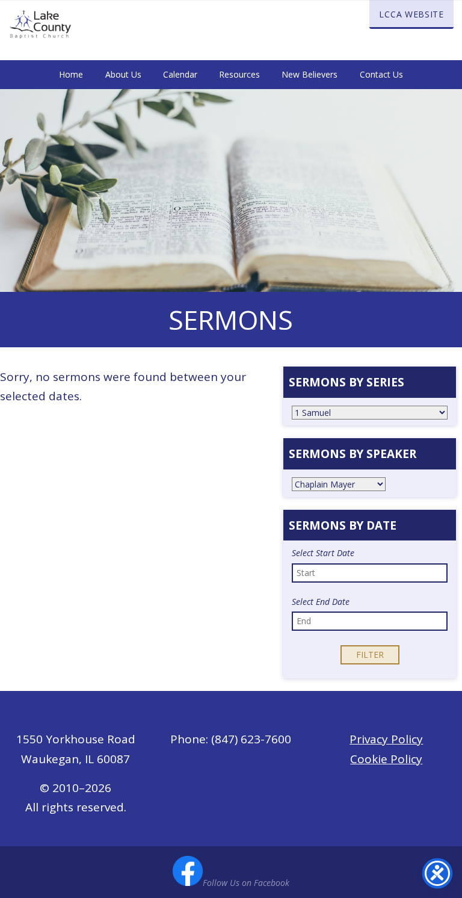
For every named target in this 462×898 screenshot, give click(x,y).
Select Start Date (323, 553)
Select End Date (321, 602)
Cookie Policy (386, 759)
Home (71, 74)
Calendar (180, 74)
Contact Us (381, 74)
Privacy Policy (386, 739)
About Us (123, 74)
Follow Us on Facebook (246, 882)
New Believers (309, 74)
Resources (239, 74)
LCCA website (411, 14)
